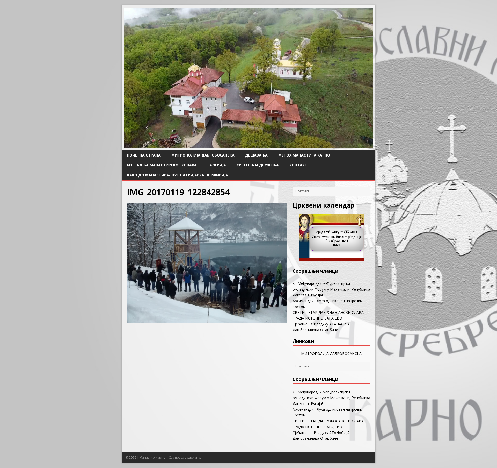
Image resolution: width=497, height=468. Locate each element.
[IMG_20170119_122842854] (207, 319)
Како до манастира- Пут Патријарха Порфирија (177, 175)
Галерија (216, 164)
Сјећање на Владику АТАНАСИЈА (321, 324)
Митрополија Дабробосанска (203, 155)
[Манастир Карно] (248, 144)
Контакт (298, 164)
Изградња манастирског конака (162, 164)
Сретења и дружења (258, 164)
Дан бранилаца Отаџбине (315, 329)
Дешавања (256, 155)
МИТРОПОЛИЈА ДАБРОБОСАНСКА (331, 353)
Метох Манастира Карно (304, 155)
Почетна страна (144, 155)
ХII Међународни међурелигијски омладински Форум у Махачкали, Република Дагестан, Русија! (331, 289)
